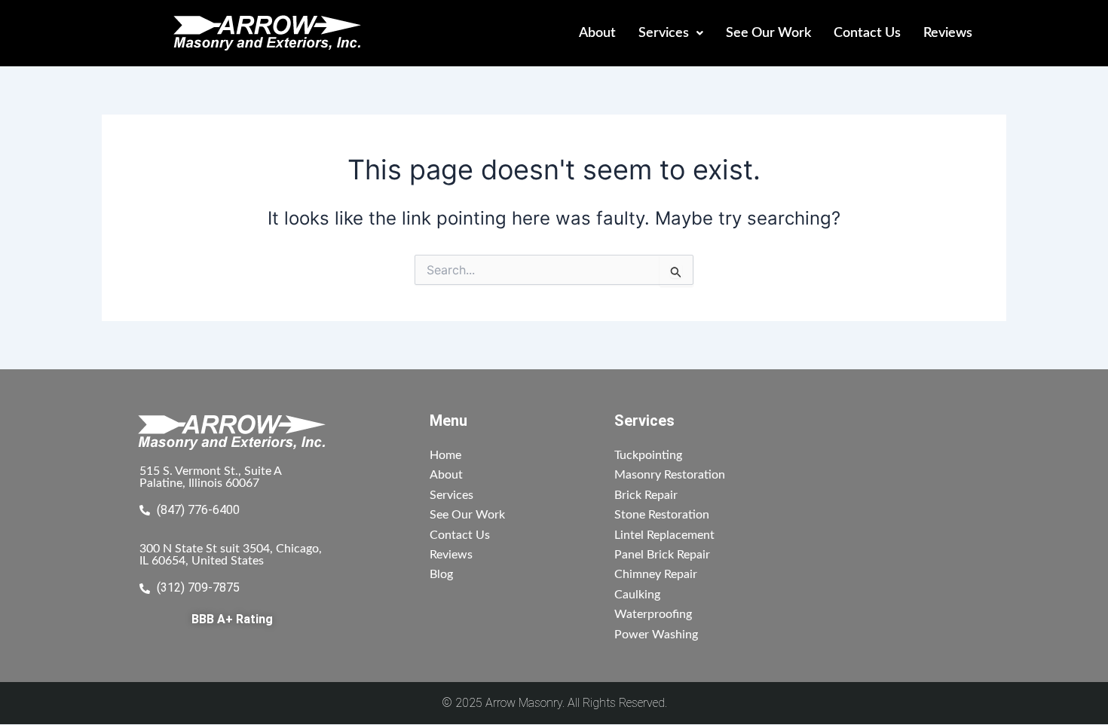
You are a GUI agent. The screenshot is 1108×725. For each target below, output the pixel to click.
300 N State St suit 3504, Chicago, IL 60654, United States (230, 555)
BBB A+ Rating (232, 619)
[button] (671, 33)
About (597, 33)
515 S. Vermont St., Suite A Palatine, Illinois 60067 (210, 477)
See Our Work (768, 33)
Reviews (947, 33)
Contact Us (867, 33)
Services (663, 33)
